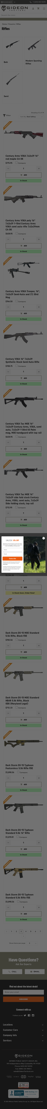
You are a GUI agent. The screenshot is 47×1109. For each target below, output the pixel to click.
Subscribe (12, 558)
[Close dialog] (43, 538)
